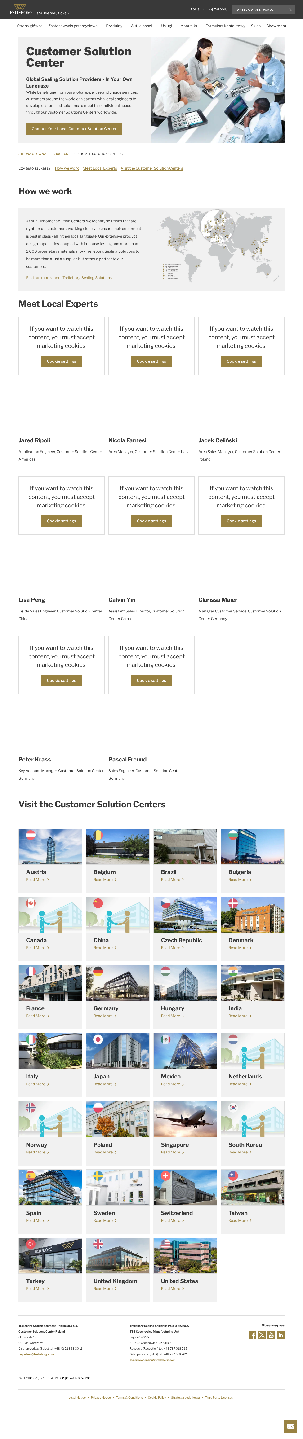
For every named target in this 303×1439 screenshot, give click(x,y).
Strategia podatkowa (185, 1397)
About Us (60, 154)
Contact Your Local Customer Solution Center (74, 129)
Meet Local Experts (100, 168)
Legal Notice (77, 1397)
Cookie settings (61, 361)
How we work (67, 168)
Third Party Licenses (219, 1397)
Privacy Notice (101, 1397)
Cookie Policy (157, 1397)
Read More (35, 879)
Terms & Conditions (129, 1397)
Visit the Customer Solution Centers (152, 168)
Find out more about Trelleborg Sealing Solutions (69, 278)
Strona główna (32, 154)
